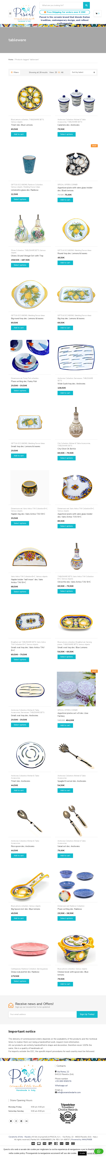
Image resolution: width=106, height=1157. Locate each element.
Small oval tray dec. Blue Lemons (72, 647)
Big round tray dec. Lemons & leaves (27, 318)
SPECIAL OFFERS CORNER (68, 185)
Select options (66, 134)
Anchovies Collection (65, 119)
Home (10, 59)
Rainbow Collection (35, 185)
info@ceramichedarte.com (69, 1092)
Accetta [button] (82, 1153)
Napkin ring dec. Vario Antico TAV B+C (28, 514)
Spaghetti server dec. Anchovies (72, 781)
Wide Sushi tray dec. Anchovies (71, 383)
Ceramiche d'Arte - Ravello (20, 1137)
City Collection (63, 443)
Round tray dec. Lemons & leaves (72, 253)
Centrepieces (16, 969)
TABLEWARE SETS (36, 119)
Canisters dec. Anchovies (69, 125)
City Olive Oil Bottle (67, 448)
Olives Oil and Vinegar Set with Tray (27, 255)
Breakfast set (16, 642)
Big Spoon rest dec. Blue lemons (25, 909)
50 (59, 72)
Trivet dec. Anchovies (20, 781)
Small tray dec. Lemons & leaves (25, 446)
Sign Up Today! (87, 1014)
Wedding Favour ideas (31, 187)
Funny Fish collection (31, 378)
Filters (16, 72)
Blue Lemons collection (19, 119)
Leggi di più (92, 1153)
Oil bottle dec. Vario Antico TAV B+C (74, 581)
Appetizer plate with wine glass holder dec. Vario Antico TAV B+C (75, 515)
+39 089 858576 (63, 1081)
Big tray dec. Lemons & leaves (71, 318)
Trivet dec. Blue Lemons (22, 125)
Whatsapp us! (61, 1085)
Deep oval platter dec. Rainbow (25, 971)
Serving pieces (42, 969)
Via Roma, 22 (63, 1071)
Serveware (78, 378)
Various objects (16, 122)
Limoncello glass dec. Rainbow (24, 190)
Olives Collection (17, 250)
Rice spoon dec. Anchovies (22, 846)
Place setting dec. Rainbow (70, 909)
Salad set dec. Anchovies (69, 846)
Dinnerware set (16, 378)
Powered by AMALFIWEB (81, 1139)
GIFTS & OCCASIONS (19, 185)
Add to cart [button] (19, 134)
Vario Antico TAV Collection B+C (35, 508)
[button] (98, 1151)
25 (56, 72)
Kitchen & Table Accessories (79, 443)
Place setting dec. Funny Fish (24, 381)
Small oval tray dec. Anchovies (24, 715)
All (62, 72)
